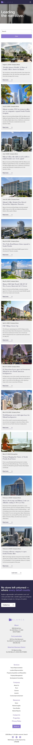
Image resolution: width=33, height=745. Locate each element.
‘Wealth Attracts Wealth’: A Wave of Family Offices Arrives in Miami (15, 68)
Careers (16, 690)
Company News (16, 64)
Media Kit (16, 726)
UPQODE (16, 742)
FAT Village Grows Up (10, 326)
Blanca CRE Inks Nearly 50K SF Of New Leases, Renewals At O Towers (15, 285)
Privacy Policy (16, 721)
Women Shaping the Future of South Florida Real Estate (15, 458)
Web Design (11, 740)
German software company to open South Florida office (14, 552)
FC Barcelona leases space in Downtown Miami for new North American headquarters (16, 371)
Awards (16, 693)
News (16, 703)
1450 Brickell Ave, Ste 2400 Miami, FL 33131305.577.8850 (16, 630)
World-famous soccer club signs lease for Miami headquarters (16, 416)
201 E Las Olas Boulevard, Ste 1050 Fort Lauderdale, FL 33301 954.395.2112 (16, 641)
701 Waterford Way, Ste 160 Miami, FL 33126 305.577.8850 (16, 651)
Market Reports (16, 711)
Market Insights (16, 706)
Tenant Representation (16, 668)
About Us (16, 685)
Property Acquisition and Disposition (16, 673)
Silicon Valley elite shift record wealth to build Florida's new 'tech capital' (16, 158)
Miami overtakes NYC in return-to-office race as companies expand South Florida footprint (16, 111)
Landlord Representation (16, 670)
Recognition (14, 454)
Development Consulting (16, 678)
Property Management (16, 675)
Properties (16, 718)
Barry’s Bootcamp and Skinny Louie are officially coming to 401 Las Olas (16, 501)
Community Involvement (16, 696)
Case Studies (16, 708)
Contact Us (16, 715)
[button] (30, 2)
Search (26, 734)
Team (16, 688)
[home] (7, 2)
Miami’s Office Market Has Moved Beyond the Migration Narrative (14, 203)
